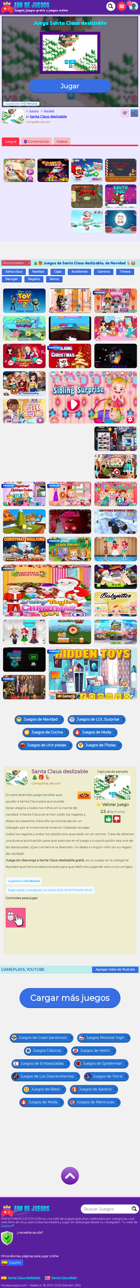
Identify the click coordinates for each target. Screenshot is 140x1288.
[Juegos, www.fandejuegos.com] (25, 7)
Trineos (125, 271)
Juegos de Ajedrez (95, 1089)
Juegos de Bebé (45, 1089)
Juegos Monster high (105, 1037)
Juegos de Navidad (41, 719)
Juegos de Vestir (95, 1050)
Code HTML (90, 795)
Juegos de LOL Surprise (98, 719)
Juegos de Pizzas (100, 745)
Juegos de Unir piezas (46, 745)
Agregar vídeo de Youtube (115, 969)
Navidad (38, 271)
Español (15, 1262)
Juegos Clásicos (47, 1050)
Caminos (104, 271)
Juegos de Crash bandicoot (43, 1037)
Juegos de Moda (96, 732)
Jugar (70, 86)
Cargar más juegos (70, 998)
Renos (54, 279)
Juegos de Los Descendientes (47, 1076)
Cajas (57, 271)
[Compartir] (134, 113)
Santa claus (13, 271)
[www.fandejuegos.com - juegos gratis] (25, 1210)
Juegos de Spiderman (102, 1063)
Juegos (10, 142)
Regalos (34, 279)
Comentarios (37, 142)
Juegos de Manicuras (95, 1102)
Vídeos (62, 142)
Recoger (11, 279)
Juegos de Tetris (107, 1076)
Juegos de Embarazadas (42, 1063)
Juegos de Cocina (47, 732)
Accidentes (79, 271)
